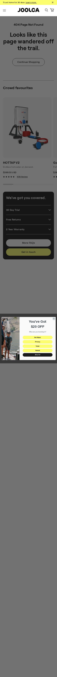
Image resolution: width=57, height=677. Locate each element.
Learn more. (31, 2)
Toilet (37, 346)
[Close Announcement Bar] (52, 2)
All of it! (37, 355)
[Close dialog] (54, 318)
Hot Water (37, 337)
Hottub (37, 350)
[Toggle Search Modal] (46, 10)
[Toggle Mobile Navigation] (4, 10)
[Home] (28, 10)
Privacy (37, 342)
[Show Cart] (52, 10)
